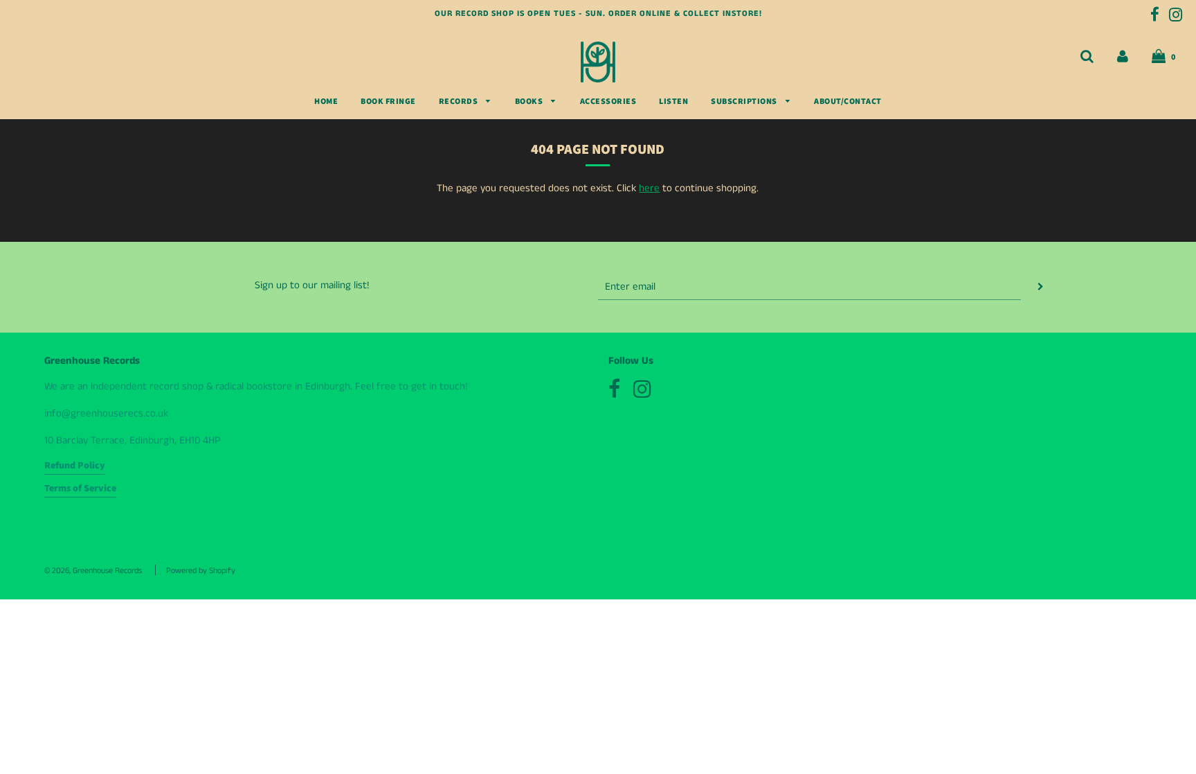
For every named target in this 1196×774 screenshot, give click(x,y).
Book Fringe (388, 101)
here (649, 188)
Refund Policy (74, 466)
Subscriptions (745, 101)
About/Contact (848, 101)
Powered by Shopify (200, 571)
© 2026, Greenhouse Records (93, 571)
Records (459, 101)
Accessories (608, 101)
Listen (673, 101)
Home (326, 101)
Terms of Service (80, 488)
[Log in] (1122, 56)
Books (530, 101)
